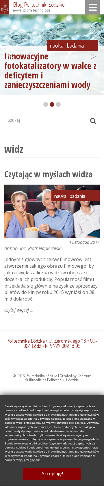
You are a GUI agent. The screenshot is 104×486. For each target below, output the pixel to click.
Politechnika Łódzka (26, 340)
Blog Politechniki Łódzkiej (39, 4)
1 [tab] (45, 104)
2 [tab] (52, 104)
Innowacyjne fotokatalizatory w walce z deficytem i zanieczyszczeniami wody (50, 70)
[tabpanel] (52, 54)
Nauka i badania (67, 45)
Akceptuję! (52, 473)
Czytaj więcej (19, 310)
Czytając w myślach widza (48, 174)
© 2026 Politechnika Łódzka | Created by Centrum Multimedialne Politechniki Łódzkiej (52, 377)
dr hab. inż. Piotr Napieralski (33, 248)
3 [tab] (58, 104)
